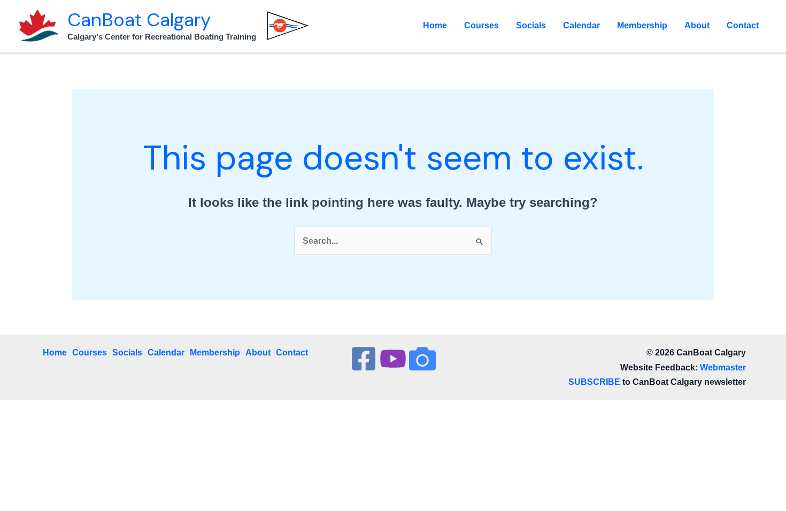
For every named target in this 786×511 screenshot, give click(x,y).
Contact (743, 25)
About (697, 25)
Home (435, 25)
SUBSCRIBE (594, 381)
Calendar (581, 25)
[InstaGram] (422, 358)
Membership (642, 25)
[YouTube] (393, 358)
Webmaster (723, 367)
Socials (531, 25)
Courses (481, 25)
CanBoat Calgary (139, 19)
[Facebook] (363, 358)
